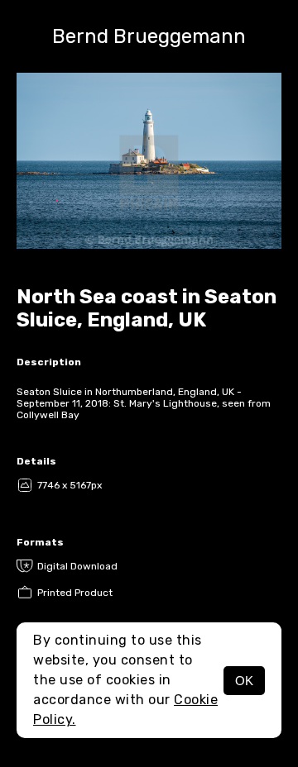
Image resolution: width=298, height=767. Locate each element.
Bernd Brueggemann (149, 36)
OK (244, 681)
